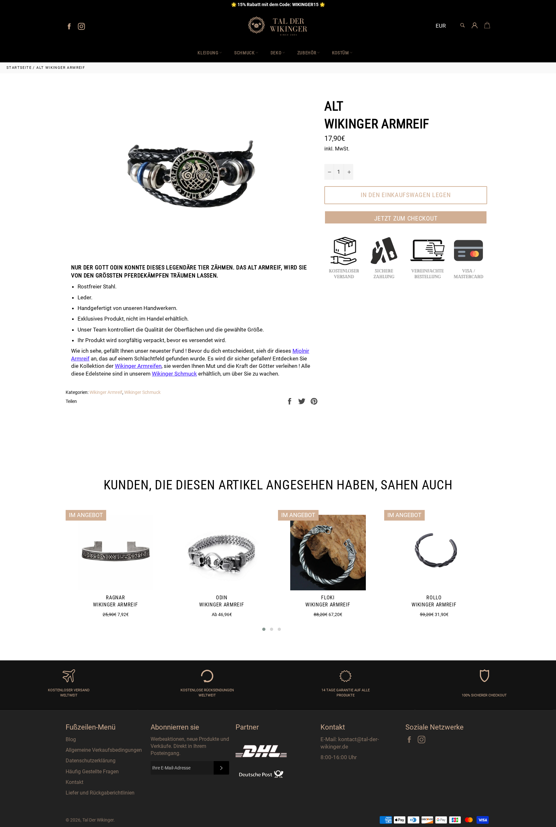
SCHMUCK (244, 52)
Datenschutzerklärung (91, 761)
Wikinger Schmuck (174, 373)
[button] (264, 629)
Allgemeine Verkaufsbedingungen (104, 750)
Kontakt (74, 782)
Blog (71, 739)
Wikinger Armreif (105, 392)
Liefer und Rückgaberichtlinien (100, 793)
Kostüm (340, 52)
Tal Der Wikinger (98, 819)
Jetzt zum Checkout (406, 218)
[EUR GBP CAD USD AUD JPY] (443, 26)
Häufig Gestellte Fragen (92, 771)
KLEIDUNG (208, 52)
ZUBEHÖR (306, 52)
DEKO (276, 52)
